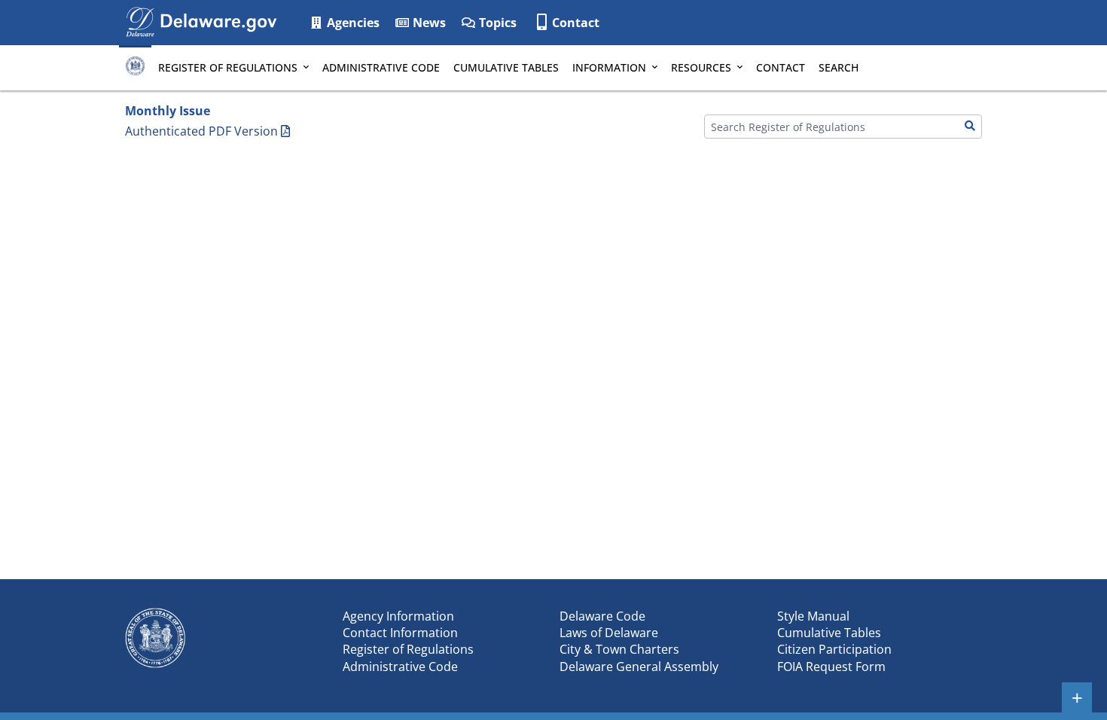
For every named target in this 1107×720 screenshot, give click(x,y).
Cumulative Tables (506, 67)
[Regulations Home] (135, 67)
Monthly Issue (167, 110)
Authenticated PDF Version (201, 131)
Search (838, 67)
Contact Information (400, 632)
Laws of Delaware (609, 632)
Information (609, 67)
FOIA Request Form (831, 666)
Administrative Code (381, 67)
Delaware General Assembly (639, 666)
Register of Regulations (227, 67)
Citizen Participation (834, 649)
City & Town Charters (619, 649)
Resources (701, 67)
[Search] (970, 126)
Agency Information (398, 616)
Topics (496, 22)
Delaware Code (602, 616)
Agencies (352, 22)
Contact (575, 22)
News (428, 22)
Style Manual (813, 616)
